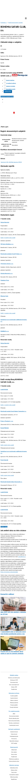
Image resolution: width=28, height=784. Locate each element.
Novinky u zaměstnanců (14, 723)
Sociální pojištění (14, 695)
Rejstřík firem (14, 779)
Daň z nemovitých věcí (14, 684)
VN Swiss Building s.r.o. (7, 244)
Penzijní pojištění (14, 705)
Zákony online (14, 770)
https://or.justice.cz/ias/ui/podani (9, 572)
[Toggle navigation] (25, 18)
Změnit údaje (4, 527)
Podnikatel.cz (4, 22)
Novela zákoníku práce (14, 718)
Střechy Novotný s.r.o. (7, 273)
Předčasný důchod (14, 702)
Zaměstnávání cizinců (14, 725)
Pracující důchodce (14, 707)
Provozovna (14, 738)
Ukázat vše (8, 91)
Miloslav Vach (4, 296)
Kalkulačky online (14, 768)
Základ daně (14, 749)
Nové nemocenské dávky (14, 720)
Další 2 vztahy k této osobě (8, 313)
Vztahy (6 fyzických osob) (7, 96)
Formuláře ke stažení (14, 774)
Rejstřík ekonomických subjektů (15, 22)
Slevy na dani (14, 754)
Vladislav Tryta (5, 280)
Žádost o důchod (14, 700)
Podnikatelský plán (14, 736)
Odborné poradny (14, 777)
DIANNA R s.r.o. (5, 331)
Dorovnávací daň (14, 682)
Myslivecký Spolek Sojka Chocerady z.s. (11, 482)
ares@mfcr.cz (22, 556)
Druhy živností (14, 734)
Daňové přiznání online (14, 761)
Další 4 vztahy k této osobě (8, 237)
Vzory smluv (14, 772)
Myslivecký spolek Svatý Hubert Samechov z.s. (13, 411)
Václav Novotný (5, 222)
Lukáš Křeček (4, 389)
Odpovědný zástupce (14, 741)
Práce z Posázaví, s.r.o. (7, 421)
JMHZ (14, 713)
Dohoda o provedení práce (14, 677)
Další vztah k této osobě (7, 445)
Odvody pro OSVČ (14, 680)
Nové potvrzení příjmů (14, 716)
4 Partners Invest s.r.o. (7, 263)
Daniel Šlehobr (5, 428)
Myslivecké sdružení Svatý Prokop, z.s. (11, 254)
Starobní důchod (14, 698)
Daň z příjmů (14, 752)
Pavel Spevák (4, 460)
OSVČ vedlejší (14, 743)
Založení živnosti (14, 731)
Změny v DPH (14, 687)
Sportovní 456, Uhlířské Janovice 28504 (11, 162)
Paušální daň (14, 689)
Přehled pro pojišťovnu (14, 759)
